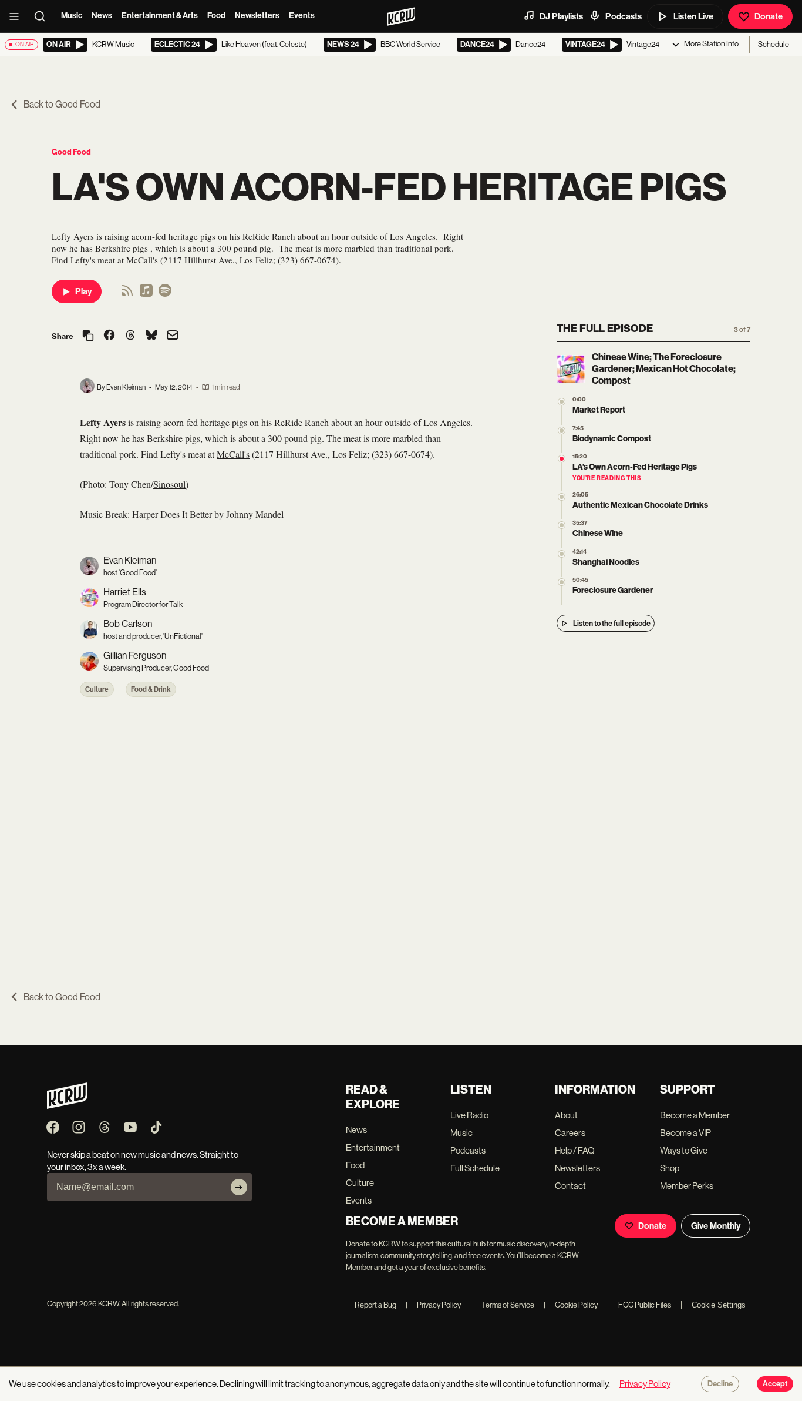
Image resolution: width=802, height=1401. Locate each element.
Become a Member (695, 1115)
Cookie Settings (719, 1305)
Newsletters (257, 16)
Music (71, 16)
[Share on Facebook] (109, 336)
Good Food (71, 152)
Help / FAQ (575, 1150)
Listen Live (693, 16)
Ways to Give (683, 1150)
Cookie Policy (571, 1305)
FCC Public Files (639, 1305)
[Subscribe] (239, 1187)
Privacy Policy (433, 1305)
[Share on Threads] (130, 336)
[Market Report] (561, 401)
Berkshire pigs (173, 438)
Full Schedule (475, 1168)
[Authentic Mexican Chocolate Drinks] (561, 497)
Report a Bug (375, 1305)
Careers (570, 1133)
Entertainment (373, 1147)
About (566, 1115)
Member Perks (686, 1186)
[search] (43, 16)
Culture (97, 689)
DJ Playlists (561, 16)
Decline (720, 1384)
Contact (570, 1186)
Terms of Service (502, 1305)
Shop (669, 1168)
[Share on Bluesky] (151, 336)
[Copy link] (88, 336)
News (102, 16)
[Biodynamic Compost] (561, 430)
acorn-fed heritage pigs (205, 422)
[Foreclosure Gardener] (561, 582)
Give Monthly (715, 1226)
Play (83, 291)
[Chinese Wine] (561, 525)
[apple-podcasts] (146, 294)
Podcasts (623, 16)
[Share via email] (172, 336)
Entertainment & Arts (160, 16)
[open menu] (18, 16)
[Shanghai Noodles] (561, 554)
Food (216, 16)
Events (302, 16)
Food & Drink (151, 689)
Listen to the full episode (612, 623)
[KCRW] (67, 1106)
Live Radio (469, 1115)
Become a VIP (685, 1133)
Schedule (773, 44)
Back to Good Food (61, 104)
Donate (768, 16)
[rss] (127, 294)
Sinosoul (169, 484)
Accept (775, 1384)
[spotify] (165, 294)
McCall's (233, 454)
